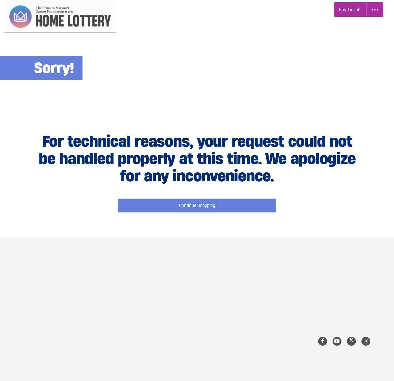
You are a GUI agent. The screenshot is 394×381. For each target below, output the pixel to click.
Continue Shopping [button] (197, 205)
